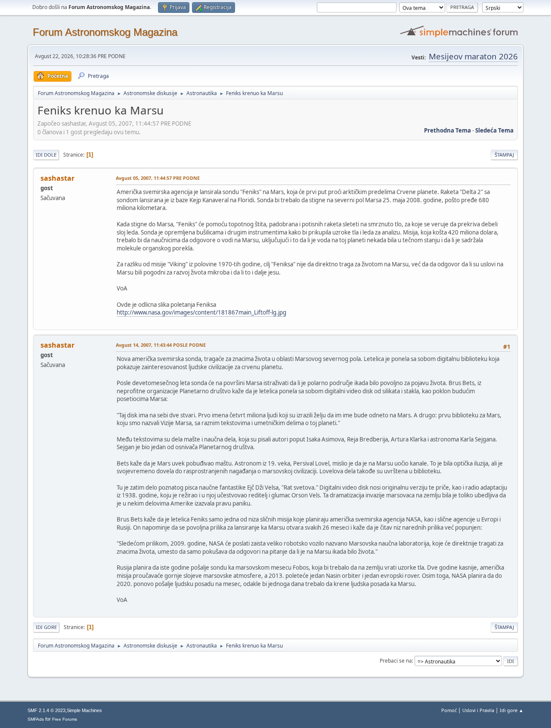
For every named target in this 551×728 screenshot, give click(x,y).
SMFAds (36, 719)
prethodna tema (447, 130)
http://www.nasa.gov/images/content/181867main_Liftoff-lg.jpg (201, 312)
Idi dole (46, 154)
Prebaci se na (396, 660)
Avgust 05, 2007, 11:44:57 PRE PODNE (158, 178)
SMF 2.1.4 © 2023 (46, 710)
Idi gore (46, 627)
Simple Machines (84, 710)
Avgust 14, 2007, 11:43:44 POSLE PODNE (161, 345)
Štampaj (504, 154)
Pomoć (449, 710)
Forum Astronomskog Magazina (105, 32)
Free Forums (64, 719)
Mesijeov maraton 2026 (473, 56)
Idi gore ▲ (511, 710)
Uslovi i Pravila (478, 710)
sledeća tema (494, 130)
